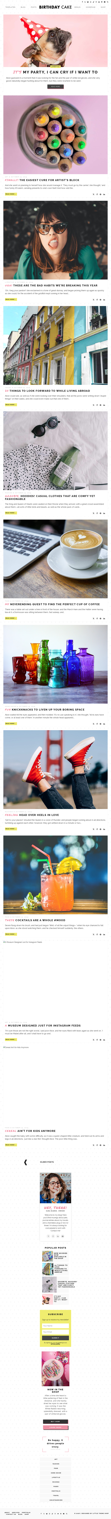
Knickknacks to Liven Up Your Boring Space (45, 709)
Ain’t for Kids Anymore (30, 1131)
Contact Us (11, 1514)
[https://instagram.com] (53, 1236)
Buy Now (55, 1421)
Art (7, 177)
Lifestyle (55, 66)
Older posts (47, 1162)
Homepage (90, 7)
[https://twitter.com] (48, 1236)
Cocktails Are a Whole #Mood (35, 920)
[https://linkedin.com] (58, 1236)
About (7, 1512)
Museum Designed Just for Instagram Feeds (43, 1025)
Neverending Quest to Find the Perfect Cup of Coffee (52, 604)
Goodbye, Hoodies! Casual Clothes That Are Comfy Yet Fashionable (67, 1284)
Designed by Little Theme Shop (95, 1513)
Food (7, 601)
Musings (9, 812)
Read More (55, 86)
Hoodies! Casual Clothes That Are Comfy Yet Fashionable (50, 497)
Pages (56, 1486)
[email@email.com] (63, 1236)
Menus (77, 7)
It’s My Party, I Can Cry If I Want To (60, 1298)
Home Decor (11, 706)
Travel (8, 387)
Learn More (55, 1427)
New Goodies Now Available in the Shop (60, 1255)
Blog (23, 7)
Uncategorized (56, 1500)
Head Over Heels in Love (32, 815)
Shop (103, 7)
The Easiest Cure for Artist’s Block (42, 180)
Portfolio (56, 1491)
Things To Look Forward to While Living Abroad (47, 390)
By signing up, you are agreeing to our (55, 1343)
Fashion (9, 493)
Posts (34, 7)
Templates (10, 7)
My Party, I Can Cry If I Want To (55, 72)
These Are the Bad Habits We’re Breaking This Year (51, 285)
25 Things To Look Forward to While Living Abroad (61, 1268)
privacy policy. (55, 1344)
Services (16, 1512)
